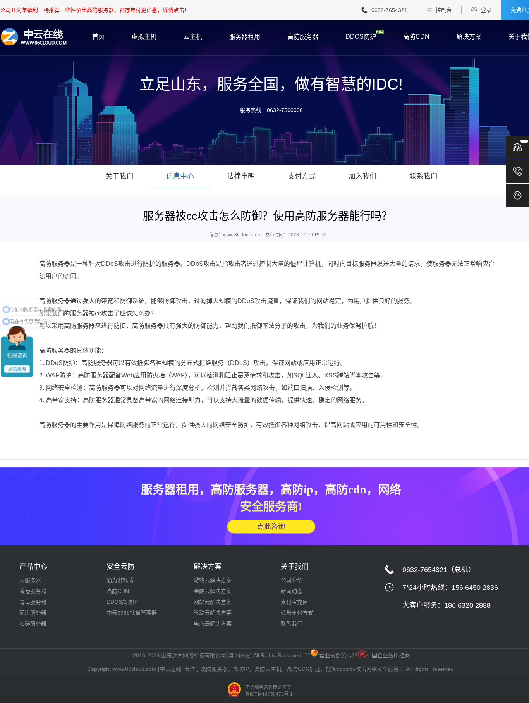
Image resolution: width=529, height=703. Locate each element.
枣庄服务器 (32, 613)
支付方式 (302, 176)
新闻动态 (291, 591)
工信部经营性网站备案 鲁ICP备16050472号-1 (269, 691)
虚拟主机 (144, 37)
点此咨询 (271, 526)
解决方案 (469, 37)
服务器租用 (244, 37)
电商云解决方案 (213, 623)
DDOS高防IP (122, 602)
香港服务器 (32, 591)
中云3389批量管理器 (131, 613)
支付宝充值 (294, 602)
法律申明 (241, 176)
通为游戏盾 (120, 580)
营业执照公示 (335, 655)
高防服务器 (302, 37)
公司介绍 (291, 580)
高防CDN (416, 37)
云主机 (193, 37)
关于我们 (119, 176)
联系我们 (423, 176)
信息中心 (180, 176)
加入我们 (362, 176)
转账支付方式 (297, 613)
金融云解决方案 (213, 591)
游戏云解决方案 (213, 580)
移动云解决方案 (213, 613)
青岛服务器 (32, 602)
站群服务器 (32, 623)
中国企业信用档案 (388, 655)
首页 (98, 37)
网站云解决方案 (213, 602)
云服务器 (30, 580)
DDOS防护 (360, 37)
